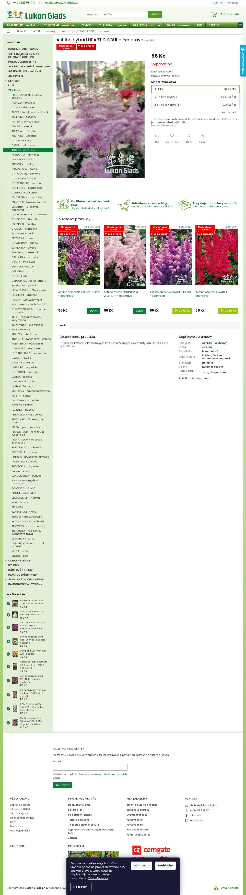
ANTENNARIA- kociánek (26, 121)
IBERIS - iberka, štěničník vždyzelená (26, 318)
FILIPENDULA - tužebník (25, 252)
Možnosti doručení (162, 71)
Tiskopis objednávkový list (84, 824)
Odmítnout (141, 865)
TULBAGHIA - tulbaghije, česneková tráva (26, 532)
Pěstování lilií (134, 824)
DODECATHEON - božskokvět (29, 214)
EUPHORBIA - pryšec (24, 247)
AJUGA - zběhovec (23, 107)
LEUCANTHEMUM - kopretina (29, 353)
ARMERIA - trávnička (24, 131)
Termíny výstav (19, 813)
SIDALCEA (17, 507)
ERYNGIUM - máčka (23, 233)
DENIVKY (14, 80)
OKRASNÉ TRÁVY (19, 560)
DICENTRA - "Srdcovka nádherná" (25, 208)
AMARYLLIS (15, 76)
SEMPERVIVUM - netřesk (26, 497)
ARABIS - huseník (22, 126)
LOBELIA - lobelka (22, 376)
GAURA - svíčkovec (23, 262)
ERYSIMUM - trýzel (22, 238)
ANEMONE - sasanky (24, 117)
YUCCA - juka (20, 556)
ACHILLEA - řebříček (23, 102)
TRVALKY (14, 90)
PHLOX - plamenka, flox (26, 427)
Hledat (155, 14)
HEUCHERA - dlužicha (24, 295)
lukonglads (196, 820)
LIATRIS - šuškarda (23, 362)
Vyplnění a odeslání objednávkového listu (91, 831)
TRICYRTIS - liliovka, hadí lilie (29, 526)
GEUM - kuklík (20, 276)
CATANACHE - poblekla (26, 173)
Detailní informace (162, 125)
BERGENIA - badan (23, 164)
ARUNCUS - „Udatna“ (25, 136)
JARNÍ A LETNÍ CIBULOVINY (25, 579)
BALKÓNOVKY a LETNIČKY (25, 584)
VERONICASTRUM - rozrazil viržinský (28, 545)
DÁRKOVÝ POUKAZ (20, 570)
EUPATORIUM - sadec (25, 243)
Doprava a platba (20, 804)
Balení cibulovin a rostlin (141, 804)
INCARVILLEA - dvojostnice (28, 324)
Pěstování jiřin (134, 820)
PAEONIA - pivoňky (23, 410)
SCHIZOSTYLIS (20, 502)
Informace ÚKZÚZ (20, 809)
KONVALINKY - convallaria (27, 343)
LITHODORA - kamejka (25, 372)
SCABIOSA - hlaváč (23, 488)
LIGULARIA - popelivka (25, 367)
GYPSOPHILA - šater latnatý (29, 281)
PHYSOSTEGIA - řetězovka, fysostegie (28, 433)
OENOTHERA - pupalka (25, 400)
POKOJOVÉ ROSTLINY (22, 62)
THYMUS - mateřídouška (27, 516)
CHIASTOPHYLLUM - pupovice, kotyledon (30, 310)
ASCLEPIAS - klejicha (24, 140)
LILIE (11, 85)
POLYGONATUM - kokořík (27, 447)
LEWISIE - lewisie (21, 358)
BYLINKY (13, 565)
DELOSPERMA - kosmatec (27, 197)
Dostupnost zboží (79, 804)
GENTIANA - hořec (23, 266)
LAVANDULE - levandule (26, 348)
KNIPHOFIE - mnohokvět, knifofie (31, 339)
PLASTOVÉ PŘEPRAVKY (23, 575)
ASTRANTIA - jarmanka (25, 154)
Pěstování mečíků (137, 829)
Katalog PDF (75, 810)
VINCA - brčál (20, 551)
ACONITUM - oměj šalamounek (29, 66)
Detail (94, 310)
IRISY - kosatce (21, 329)
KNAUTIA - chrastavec (25, 334)
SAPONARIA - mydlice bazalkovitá (25, 482)
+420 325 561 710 (199, 810)
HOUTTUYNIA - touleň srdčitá (30, 304)
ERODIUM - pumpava (24, 228)
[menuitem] (21, 25)
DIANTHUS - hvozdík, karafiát (29, 202)
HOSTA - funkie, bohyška (27, 299)
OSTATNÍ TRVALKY (22, 405)
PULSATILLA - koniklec (24, 461)
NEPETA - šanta (21, 395)
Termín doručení (78, 820)
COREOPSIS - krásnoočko (27, 188)
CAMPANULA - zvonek (25, 169)
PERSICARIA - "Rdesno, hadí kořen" (28, 421)
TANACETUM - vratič (24, 512)
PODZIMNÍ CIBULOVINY (23, 49)
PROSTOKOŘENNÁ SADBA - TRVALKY (28, 96)
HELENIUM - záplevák (24, 285)
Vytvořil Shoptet (230, 888)
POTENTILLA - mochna (25, 452)
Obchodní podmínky (22, 817)
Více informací (98, 878)
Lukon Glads (197, 815)
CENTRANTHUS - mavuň (26, 183)
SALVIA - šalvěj (21, 471)
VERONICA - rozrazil (24, 538)
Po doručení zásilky (80, 814)
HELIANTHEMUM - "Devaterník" (30, 290)
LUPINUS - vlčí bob (23, 381)
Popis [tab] (63, 325)
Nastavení (81, 887)
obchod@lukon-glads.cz (204, 805)
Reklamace (16, 826)
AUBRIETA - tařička (23, 159)
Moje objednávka (20, 830)
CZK (216, 3)
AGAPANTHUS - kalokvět (24, 71)
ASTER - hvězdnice (23, 145)
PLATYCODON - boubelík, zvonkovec (27, 441)
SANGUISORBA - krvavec (26, 475)
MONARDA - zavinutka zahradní (31, 391)
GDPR (13, 822)
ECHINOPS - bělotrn (24, 224)
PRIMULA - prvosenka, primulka (30, 457)
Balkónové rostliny (137, 810)
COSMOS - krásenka (24, 192)
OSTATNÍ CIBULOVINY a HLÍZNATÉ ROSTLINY (23, 55)
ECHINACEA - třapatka (25, 219)
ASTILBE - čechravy (23, 150)
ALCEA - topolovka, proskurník (30, 112)
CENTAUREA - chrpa (24, 178)
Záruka (72, 838)
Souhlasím (165, 865)
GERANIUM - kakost (23, 271)
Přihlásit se (63, 785)
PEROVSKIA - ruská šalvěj (27, 414)
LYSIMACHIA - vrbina (24, 386)
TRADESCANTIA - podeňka (28, 521)
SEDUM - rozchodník (24, 493)
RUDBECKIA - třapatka (25, 466)
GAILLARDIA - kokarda (25, 257)
